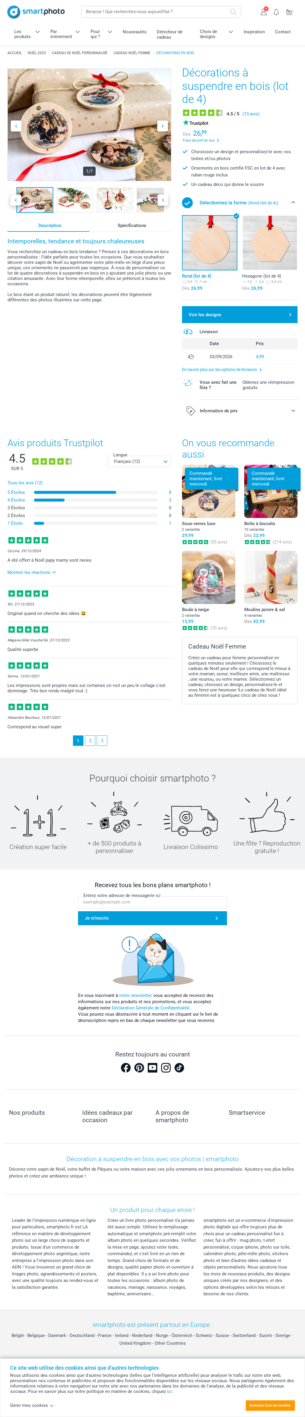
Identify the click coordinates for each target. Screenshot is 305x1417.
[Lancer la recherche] (233, 12)
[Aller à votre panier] (289, 11)
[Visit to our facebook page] (125, 1067)
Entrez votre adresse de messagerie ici (122, 895)
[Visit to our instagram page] (166, 1067)
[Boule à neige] (208, 577)
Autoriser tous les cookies (269, 1405)
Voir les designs (205, 314)
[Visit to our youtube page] (152, 1067)
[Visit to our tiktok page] (179, 1067)
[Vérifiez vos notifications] (276, 11)
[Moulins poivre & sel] (271, 577)
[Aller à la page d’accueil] (36, 12)
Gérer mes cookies (29, 1405)
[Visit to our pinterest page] (139, 1067)
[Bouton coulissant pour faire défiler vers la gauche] (16, 125)
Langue (120, 455)
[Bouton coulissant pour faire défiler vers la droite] (162, 125)
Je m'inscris (97, 918)
